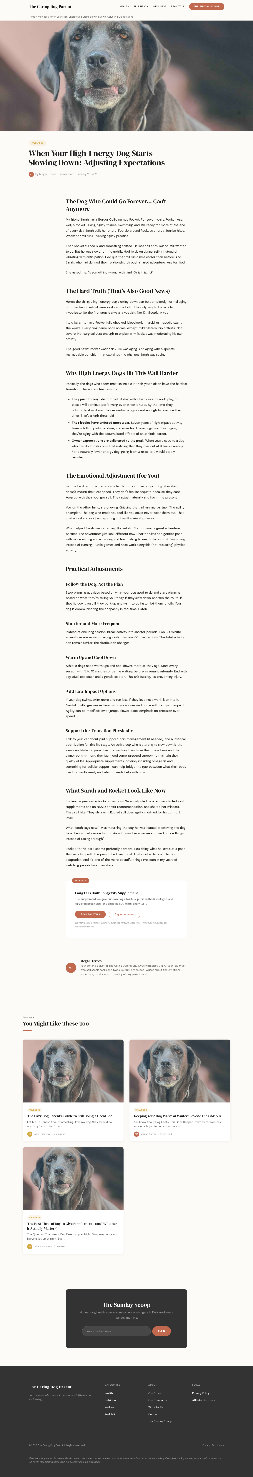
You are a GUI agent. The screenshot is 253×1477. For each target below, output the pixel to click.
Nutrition (141, 6)
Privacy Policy (200, 1393)
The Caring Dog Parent (50, 6)
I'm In (161, 1331)
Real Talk (178, 6)
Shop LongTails (90, 914)
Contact (153, 1414)
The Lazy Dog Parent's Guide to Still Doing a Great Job (69, 1116)
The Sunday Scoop (207, 6)
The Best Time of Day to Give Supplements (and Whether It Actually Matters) (72, 1226)
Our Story (154, 1393)
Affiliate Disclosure (204, 1400)
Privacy (206, 1445)
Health (124, 6)
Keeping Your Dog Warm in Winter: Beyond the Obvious (177, 1116)
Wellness (160, 6)
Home (32, 16)
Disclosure (218, 1445)
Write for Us (155, 1407)
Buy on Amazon (124, 914)
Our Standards (157, 1400)
